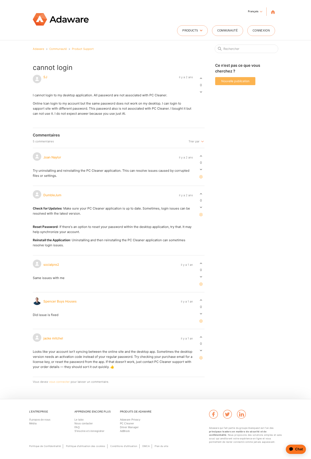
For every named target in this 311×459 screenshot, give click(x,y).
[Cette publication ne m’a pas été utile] (201, 91)
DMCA (146, 446)
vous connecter (59, 381)
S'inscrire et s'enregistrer (89, 431)
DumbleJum (52, 195)
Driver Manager (129, 427)
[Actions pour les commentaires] (201, 177)
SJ (45, 77)
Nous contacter (83, 423)
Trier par (194, 141)
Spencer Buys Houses (60, 301)
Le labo (79, 419)
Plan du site (161, 446)
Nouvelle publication (235, 81)
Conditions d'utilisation (123, 446)
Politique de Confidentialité (45, 446)
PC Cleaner (127, 423)
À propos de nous (40, 419)
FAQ (77, 427)
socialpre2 (51, 265)
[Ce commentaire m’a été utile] (201, 156)
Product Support (83, 48)
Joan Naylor (52, 157)
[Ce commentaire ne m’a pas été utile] (201, 169)
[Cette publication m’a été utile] (201, 78)
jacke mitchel (53, 338)
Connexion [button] (261, 30)
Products (190, 30)
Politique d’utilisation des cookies (85, 446)
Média (33, 423)
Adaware (38, 48)
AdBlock (125, 431)
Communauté (227, 30)
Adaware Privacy (130, 419)
